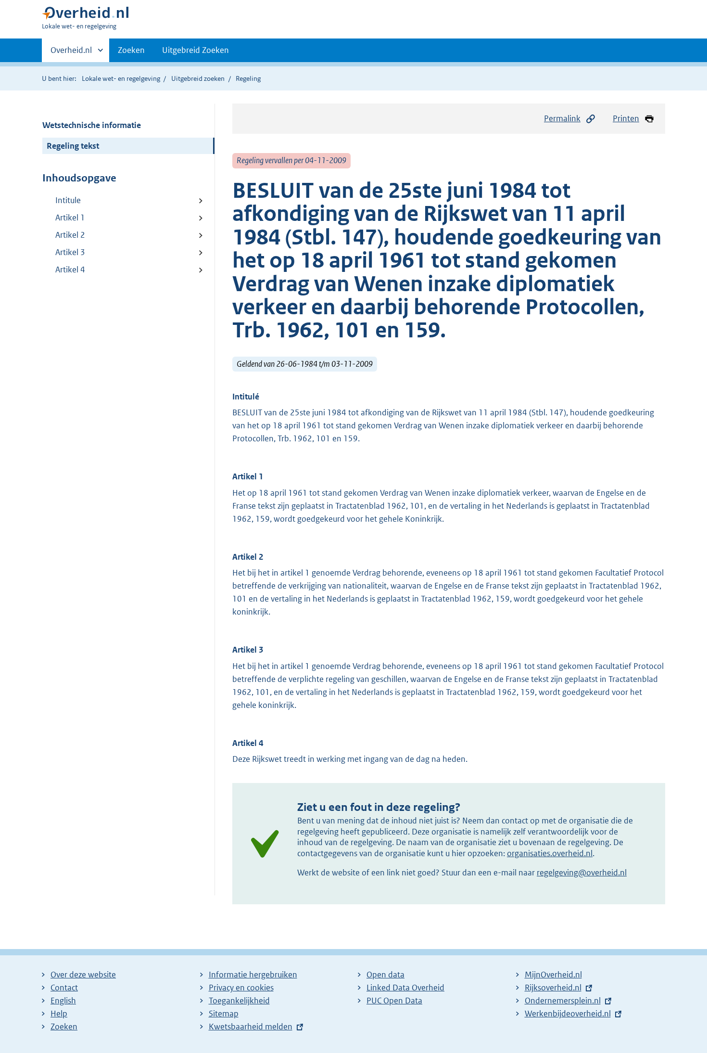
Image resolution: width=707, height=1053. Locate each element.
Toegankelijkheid (239, 1000)
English (63, 1000)
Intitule (68, 200)
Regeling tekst (73, 146)
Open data (385, 974)
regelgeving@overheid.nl (582, 872)
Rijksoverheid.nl (553, 987)
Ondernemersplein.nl (563, 1000)
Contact (64, 987)
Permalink (562, 118)
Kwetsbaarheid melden (250, 1026)
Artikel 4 (70, 269)
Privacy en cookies (241, 987)
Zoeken (131, 50)
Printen (626, 118)
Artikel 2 (70, 235)
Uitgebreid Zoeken (195, 50)
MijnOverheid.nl (553, 974)
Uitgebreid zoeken (198, 78)
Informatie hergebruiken (253, 974)
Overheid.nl (71, 53)
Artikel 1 (70, 217)
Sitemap (224, 1013)
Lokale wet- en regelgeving (121, 78)
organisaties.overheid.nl (550, 853)
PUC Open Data (394, 1000)
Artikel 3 (70, 252)
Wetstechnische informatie (91, 125)
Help (58, 1013)
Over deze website (83, 974)
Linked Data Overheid (405, 987)
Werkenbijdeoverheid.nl (568, 1013)
